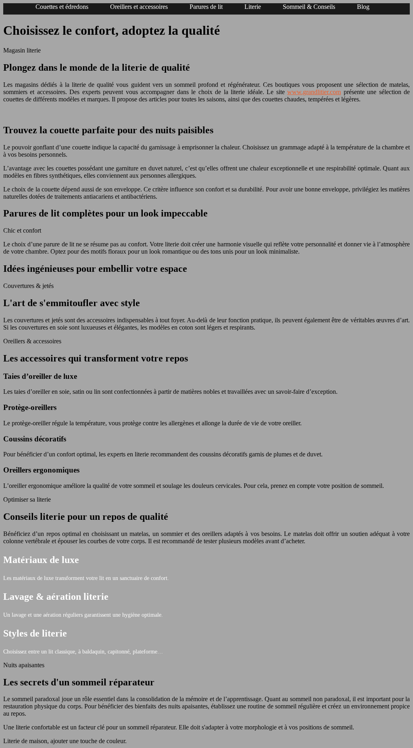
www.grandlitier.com (314, 91)
